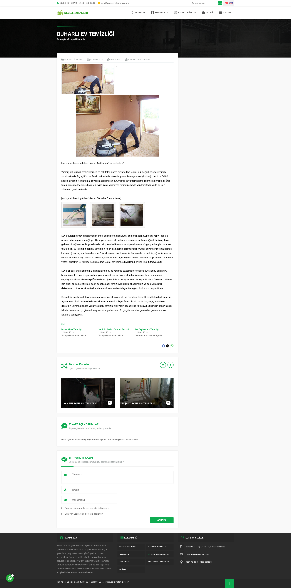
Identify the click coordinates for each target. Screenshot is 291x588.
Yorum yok (115, 59)
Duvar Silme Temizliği (71, 329)
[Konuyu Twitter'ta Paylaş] (167, 345)
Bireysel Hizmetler (77, 39)
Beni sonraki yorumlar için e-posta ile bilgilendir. (87, 508)
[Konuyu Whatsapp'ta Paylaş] (172, 345)
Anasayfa (61, 39)
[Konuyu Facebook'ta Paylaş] (163, 345)
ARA (220, 3)
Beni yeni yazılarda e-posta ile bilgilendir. (84, 514)
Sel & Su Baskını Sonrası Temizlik (114, 329)
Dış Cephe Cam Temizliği (147, 329)
